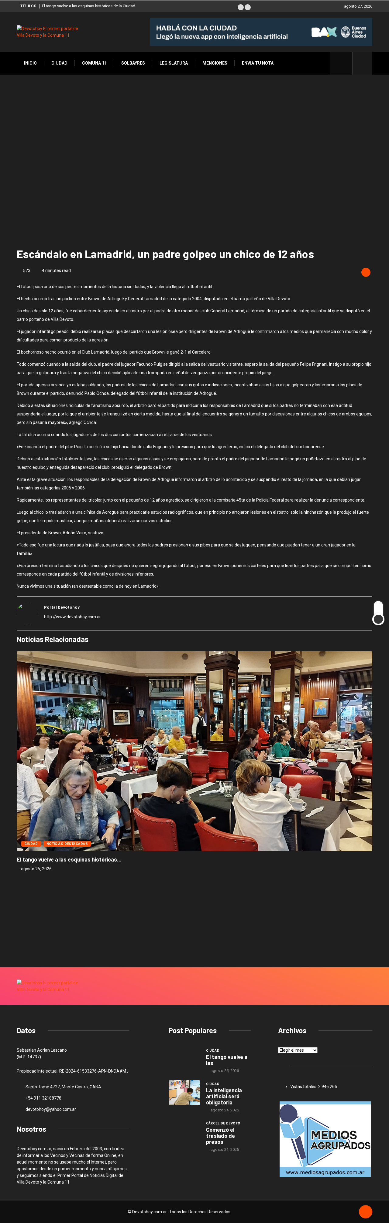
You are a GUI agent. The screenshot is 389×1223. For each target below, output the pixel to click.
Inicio (30, 63)
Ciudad (59, 63)
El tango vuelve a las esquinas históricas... (69, 859)
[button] (241, 7)
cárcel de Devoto (223, 1123)
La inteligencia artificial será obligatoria (224, 1096)
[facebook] (344, 63)
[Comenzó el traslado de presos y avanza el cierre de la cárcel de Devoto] (184, 1132)
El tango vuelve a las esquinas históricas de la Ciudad (88, 6)
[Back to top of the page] (365, 1212)
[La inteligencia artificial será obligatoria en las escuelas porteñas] (184, 1092)
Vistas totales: (304, 1086)
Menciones (214, 63)
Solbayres (133, 63)
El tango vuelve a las (226, 1059)
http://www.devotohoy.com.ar (72, 616)
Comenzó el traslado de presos (220, 1135)
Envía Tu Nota (258, 63)
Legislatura (174, 63)
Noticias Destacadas (67, 844)
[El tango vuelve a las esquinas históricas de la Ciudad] (184, 1059)
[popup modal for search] (362, 63)
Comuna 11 (94, 63)
